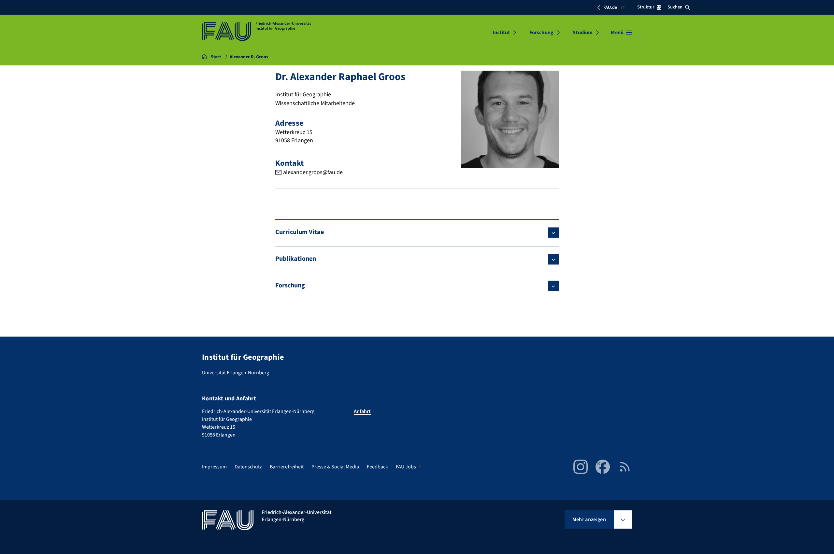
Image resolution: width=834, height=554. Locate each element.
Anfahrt (362, 411)
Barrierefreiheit (287, 466)
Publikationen (295, 258)
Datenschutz (248, 466)
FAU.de (610, 7)
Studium (583, 32)
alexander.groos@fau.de (313, 172)
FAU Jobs (406, 466)
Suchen (675, 7)
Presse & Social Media (335, 466)
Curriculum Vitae (299, 232)
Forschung (541, 32)
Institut (501, 32)
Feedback (377, 466)
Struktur (645, 7)
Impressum (214, 466)
